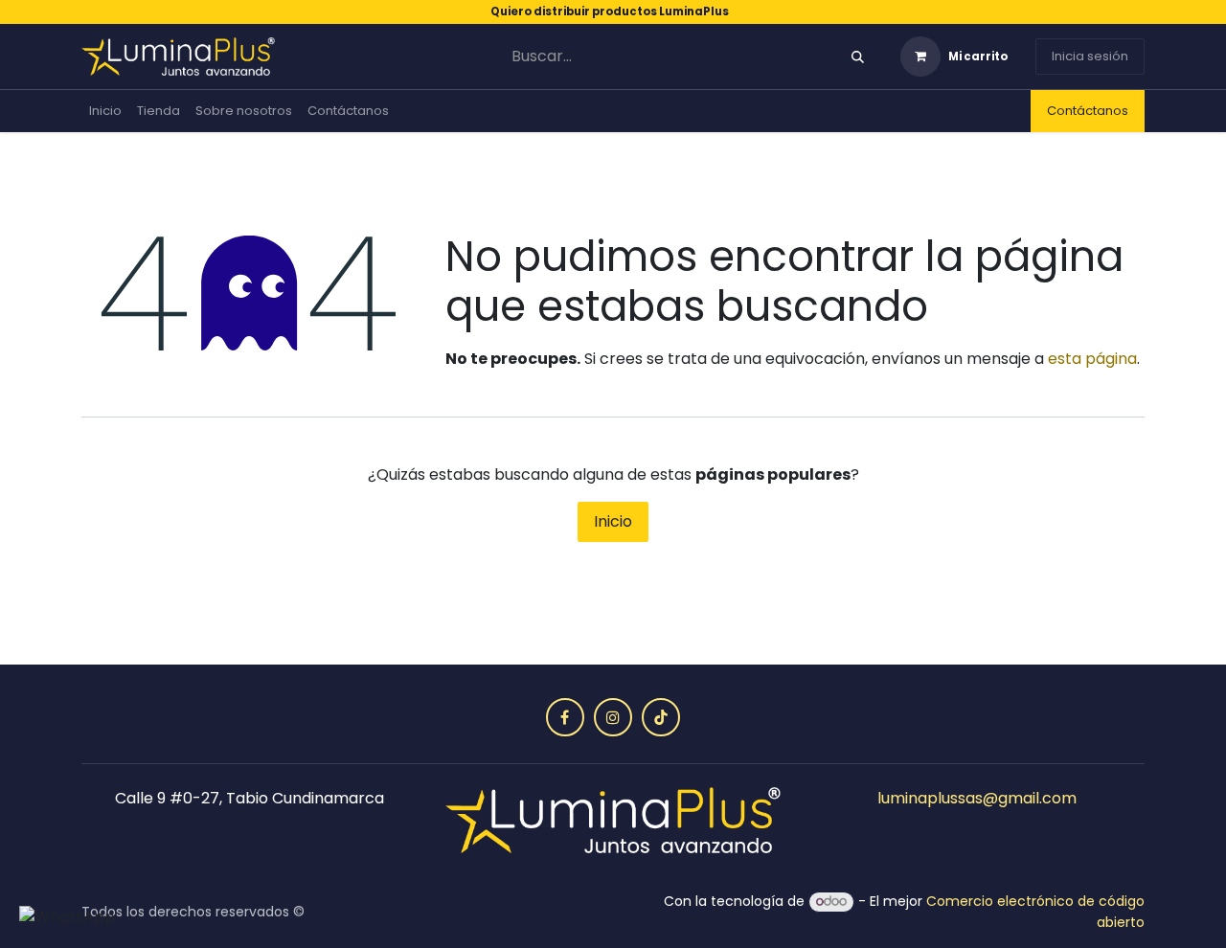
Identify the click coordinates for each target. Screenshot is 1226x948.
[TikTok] (661, 717)
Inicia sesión (1090, 56)
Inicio (613, 521)
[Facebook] (565, 717)
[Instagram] (613, 717)
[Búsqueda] (857, 56)
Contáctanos (1087, 111)
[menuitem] (105, 111)
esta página (1092, 359)
